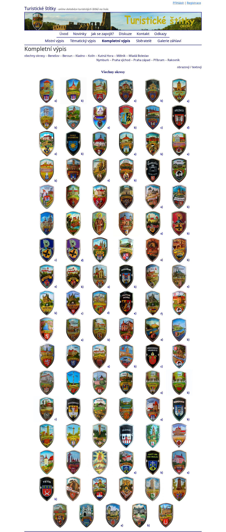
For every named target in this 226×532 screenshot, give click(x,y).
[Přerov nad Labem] (100, 409)
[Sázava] (126, 435)
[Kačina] (126, 197)
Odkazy (160, 33)
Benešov (53, 56)
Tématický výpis (83, 40)
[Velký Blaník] (179, 488)
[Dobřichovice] (100, 143)
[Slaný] (47, 462)
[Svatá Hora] (100, 462)
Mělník (121, 56)
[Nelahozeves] (47, 382)
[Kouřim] (100, 276)
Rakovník (174, 60)
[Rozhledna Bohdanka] (47, 435)
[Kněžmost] (126, 223)
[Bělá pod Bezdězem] (47, 90)
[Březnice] (100, 117)
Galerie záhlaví (169, 40)
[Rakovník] (152, 409)
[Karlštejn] (152, 197)
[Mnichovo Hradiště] (100, 356)
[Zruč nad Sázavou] (166, 515)
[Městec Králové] (47, 356)
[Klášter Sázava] (73, 223)
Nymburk (102, 60)
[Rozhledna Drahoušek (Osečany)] (73, 435)
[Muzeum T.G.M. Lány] (179, 356)
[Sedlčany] (179, 435)
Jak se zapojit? (102, 33)
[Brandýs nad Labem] (73, 117)
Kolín (91, 56)
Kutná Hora (105, 56)
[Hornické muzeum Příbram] (47, 197)
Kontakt (143, 33)
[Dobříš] (126, 143)
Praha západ (141, 60)
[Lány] (179, 303)
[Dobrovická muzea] (179, 143)
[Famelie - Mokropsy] (152, 170)
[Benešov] (126, 90)
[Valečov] (126, 488)
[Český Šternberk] (47, 143)
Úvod (64, 33)
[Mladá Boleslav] (73, 356)
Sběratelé (143, 40)
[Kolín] (100, 250)
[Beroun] (179, 90)
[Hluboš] (179, 170)
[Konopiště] (47, 276)
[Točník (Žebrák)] (73, 488)
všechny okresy (34, 56)
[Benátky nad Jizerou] (100, 90)
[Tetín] (179, 462)
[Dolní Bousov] (73, 170)
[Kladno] (47, 223)
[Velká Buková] (152, 488)
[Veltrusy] (60, 515)
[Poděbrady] (152, 382)
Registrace (194, 3)
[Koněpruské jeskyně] (152, 250)
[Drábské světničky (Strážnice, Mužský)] (100, 170)
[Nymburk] (100, 382)
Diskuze (125, 33)
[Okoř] (126, 382)
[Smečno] (73, 462)
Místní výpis (54, 40)
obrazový (183, 67)
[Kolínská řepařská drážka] (126, 250)
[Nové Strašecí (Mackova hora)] (73, 382)
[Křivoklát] (152, 276)
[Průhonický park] (126, 409)
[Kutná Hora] (179, 276)
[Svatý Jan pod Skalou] (126, 462)
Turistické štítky (40, 8)
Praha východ (121, 60)
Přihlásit (178, 3)
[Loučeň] (73, 329)
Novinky (79, 33)
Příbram (158, 60)
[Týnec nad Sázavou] (100, 488)
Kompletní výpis (116, 40)
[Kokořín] (152, 223)
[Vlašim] (86, 515)
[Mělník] (152, 329)
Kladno (80, 56)
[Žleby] (113, 515)
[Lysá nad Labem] (126, 329)
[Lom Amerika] (47, 329)
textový (197, 67)
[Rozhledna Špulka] (100, 435)
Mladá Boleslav (139, 56)
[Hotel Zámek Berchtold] (100, 197)
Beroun (67, 56)
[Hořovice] (73, 197)
